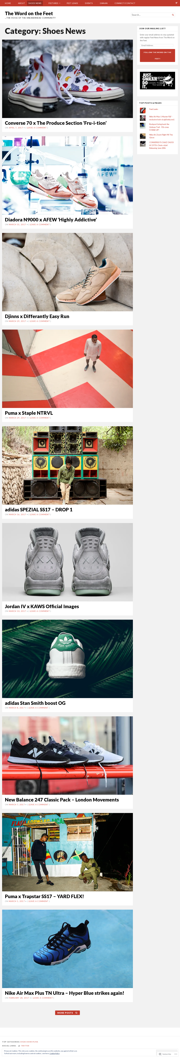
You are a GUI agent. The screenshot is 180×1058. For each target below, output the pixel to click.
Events (89, 3)
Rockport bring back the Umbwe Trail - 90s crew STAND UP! (159, 127)
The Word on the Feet (29, 13)
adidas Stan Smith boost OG (35, 703)
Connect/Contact (125, 3)
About (21, 3)
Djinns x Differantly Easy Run (37, 316)
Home (8, 3)
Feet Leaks (72, 3)
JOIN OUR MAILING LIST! (152, 29)
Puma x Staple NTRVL (29, 413)
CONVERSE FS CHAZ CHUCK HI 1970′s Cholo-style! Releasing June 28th (161, 145)
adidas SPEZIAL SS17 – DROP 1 (39, 509)
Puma (35, 1042)
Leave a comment (37, 128)
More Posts (65, 1012)
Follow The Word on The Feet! (157, 55)
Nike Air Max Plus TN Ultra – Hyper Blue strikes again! (64, 993)
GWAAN (104, 3)
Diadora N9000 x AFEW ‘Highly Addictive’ (51, 219)
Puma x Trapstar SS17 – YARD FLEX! (44, 896)
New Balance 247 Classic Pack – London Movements (62, 799)
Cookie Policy (55, 1053)
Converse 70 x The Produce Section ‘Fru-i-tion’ (56, 123)
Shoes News (34, 3)
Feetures (53, 3)
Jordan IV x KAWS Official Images (42, 606)
